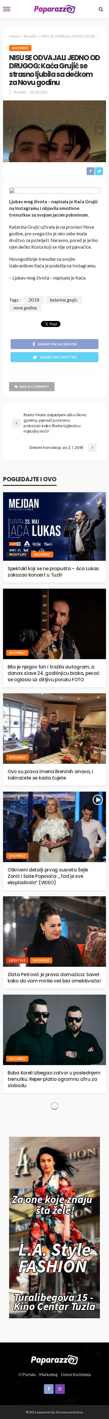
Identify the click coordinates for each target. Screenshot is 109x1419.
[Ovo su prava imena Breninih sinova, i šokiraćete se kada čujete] (54, 728)
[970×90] (54, 191)
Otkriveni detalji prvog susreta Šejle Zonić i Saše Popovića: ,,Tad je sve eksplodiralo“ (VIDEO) (48, 876)
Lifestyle (17, 960)
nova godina (25, 307)
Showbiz (20, 48)
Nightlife (17, 554)
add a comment (34, 386)
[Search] (101, 9)
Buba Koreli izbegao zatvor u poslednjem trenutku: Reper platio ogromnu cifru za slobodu (54, 1079)
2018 (33, 299)
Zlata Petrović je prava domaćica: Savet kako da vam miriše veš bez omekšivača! (54, 977)
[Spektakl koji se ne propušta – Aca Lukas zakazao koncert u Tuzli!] (54, 526)
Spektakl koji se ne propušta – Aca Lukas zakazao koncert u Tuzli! (53, 571)
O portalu (27, 1374)
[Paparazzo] (54, 1359)
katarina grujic (64, 299)
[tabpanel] (54, 131)
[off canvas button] (6, 9)
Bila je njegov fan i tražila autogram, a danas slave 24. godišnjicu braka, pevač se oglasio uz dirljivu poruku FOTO (53, 673)
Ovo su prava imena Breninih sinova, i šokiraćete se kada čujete (50, 774)
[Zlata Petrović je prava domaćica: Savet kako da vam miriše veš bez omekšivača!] (54, 931)
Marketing (48, 1374)
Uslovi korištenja (76, 1374)
